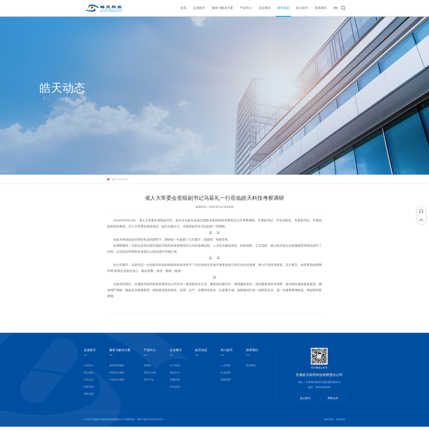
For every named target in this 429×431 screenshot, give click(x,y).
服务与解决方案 (222, 8)
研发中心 (175, 372)
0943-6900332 (323, 387)
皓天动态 (283, 8)
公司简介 (89, 365)
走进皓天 (199, 8)
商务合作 (333, 398)
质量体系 (175, 379)
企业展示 (265, 8)
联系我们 (321, 8)
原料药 (147, 365)
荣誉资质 (89, 393)
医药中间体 (150, 372)
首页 (183, 8)
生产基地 (175, 365)
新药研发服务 (116, 365)
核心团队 (89, 372)
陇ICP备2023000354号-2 (150, 419)
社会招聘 (226, 372)
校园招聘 (226, 379)
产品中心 (246, 8)
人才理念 (226, 365)
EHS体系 (175, 386)
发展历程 (89, 386)
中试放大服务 (116, 379)
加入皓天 (302, 8)
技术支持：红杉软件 (334, 419)
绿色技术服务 (116, 372)
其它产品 (149, 379)
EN (336, 8)
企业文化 (89, 379)
